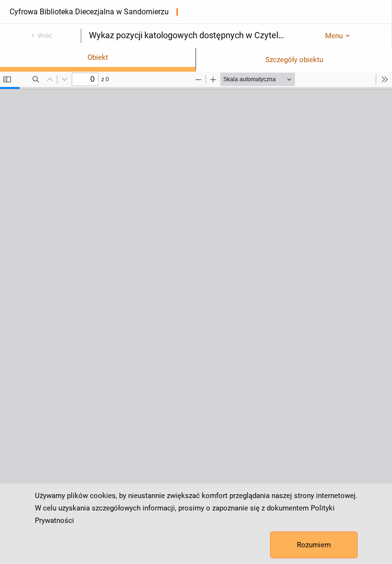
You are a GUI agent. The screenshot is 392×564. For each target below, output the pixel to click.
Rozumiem (314, 545)
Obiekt (97, 57)
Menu (334, 36)
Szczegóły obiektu (294, 59)
